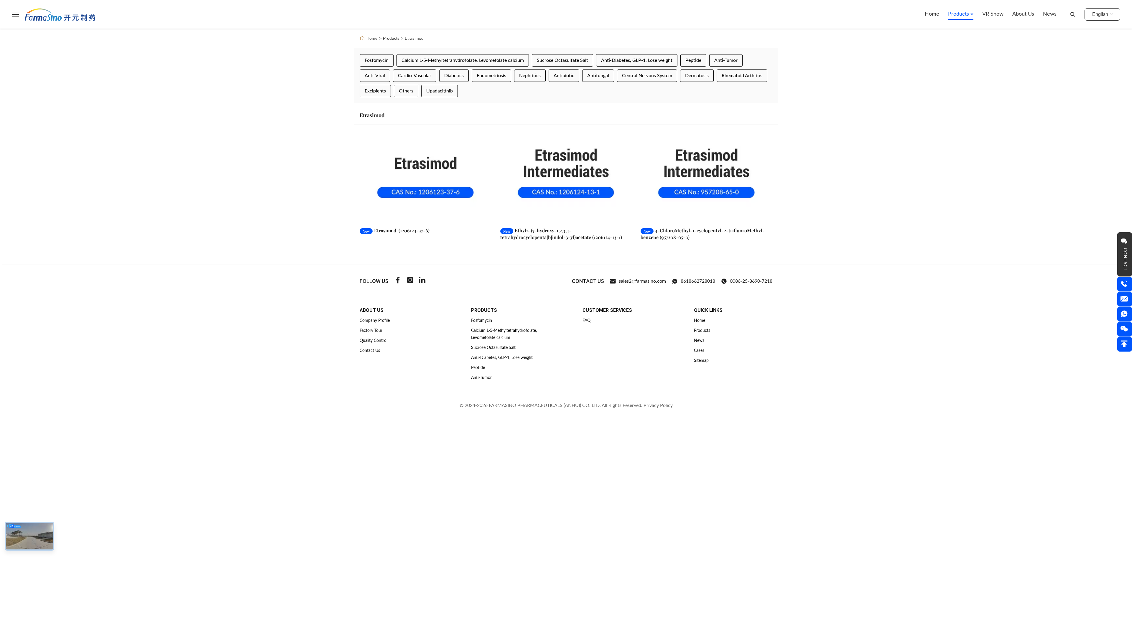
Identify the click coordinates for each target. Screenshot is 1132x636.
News (1050, 14)
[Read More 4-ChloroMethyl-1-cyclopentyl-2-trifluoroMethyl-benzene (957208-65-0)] (706, 177)
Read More (470, 217)
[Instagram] (410, 281)
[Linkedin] (422, 281)
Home (932, 14)
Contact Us (370, 351)
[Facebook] (398, 281)
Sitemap (701, 361)
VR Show (992, 14)
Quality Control (373, 341)
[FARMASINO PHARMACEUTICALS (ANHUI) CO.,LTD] (60, 14)
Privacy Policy (658, 405)
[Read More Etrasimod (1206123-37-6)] (425, 177)
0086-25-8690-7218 (751, 281)
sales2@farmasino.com (642, 281)
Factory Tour (371, 331)
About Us (1023, 14)
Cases (699, 351)
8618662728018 (698, 281)
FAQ (586, 321)
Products (959, 14)
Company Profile (375, 321)
